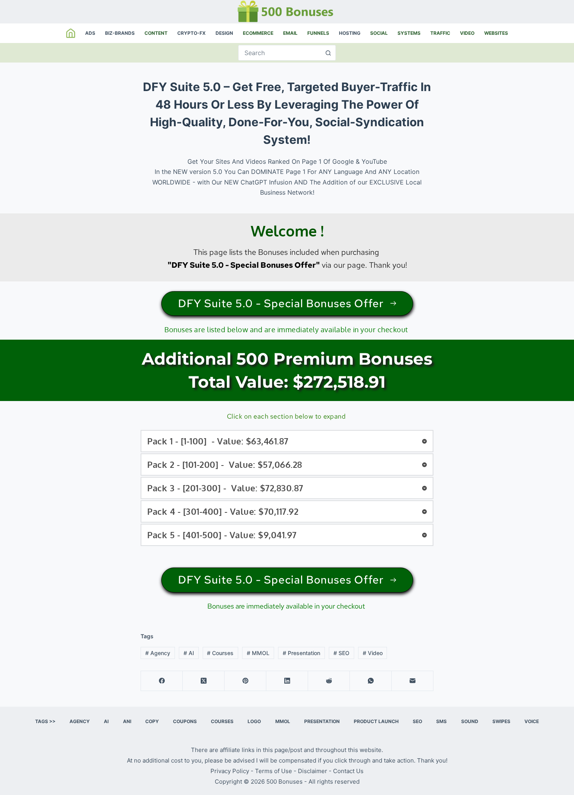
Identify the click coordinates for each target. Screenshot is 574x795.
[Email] (412, 681)
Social (379, 33)
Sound (469, 721)
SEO (341, 653)
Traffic (440, 33)
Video (467, 33)
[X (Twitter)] (204, 681)
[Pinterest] (245, 681)
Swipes (501, 721)
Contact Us (348, 771)
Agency (157, 653)
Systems (409, 33)
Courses (220, 653)
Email (290, 33)
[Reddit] (329, 681)
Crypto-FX (191, 33)
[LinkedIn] (287, 681)
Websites (496, 33)
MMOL (258, 653)
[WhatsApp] (371, 681)
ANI (127, 721)
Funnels (318, 33)
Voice (531, 721)
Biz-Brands (120, 33)
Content (156, 33)
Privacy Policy (229, 771)
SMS (441, 721)
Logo (254, 721)
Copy (152, 721)
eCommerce (258, 33)
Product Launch (376, 721)
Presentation (301, 653)
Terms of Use (273, 771)
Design (224, 33)
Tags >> (45, 721)
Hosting (349, 33)
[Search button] (328, 52)
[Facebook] (162, 681)
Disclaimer (312, 771)
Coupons (185, 721)
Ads (90, 33)
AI (189, 653)
